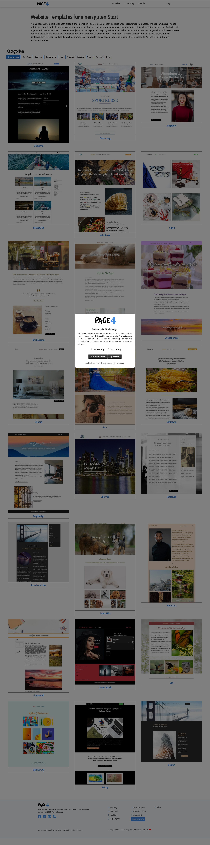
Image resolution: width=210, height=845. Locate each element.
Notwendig (99, 349)
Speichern (114, 356)
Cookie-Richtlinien (92, 363)
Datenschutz (119, 363)
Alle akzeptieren (98, 356)
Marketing (116, 349)
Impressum (107, 363)
